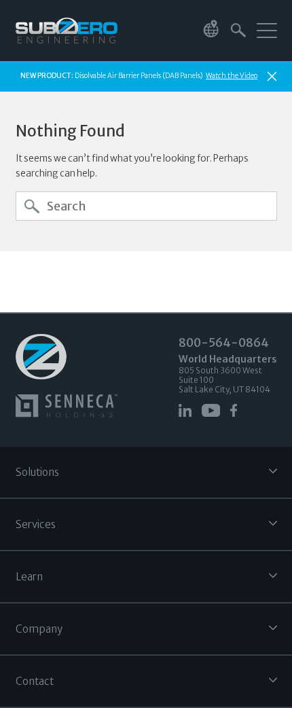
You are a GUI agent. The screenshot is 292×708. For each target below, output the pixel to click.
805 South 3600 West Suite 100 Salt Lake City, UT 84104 (228, 373)
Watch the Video (231, 75)
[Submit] (32, 206)
